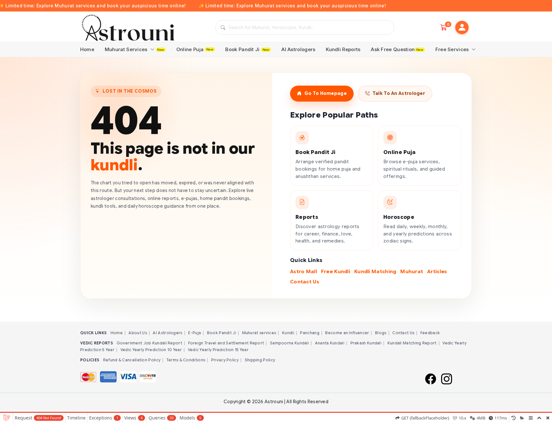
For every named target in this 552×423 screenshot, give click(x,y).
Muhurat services (259, 332)
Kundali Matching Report (412, 343)
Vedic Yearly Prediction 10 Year (151, 349)
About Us (137, 332)
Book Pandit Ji (247, 49)
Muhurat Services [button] (134, 49)
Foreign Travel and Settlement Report (226, 343)
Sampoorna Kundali (289, 343)
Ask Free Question (397, 49)
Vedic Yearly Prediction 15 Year (218, 349)
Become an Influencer (347, 332)
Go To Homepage (325, 93)
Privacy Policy (225, 360)
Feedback (430, 332)
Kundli (288, 332)
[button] (462, 27)
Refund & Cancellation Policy (131, 360)
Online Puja (194, 49)
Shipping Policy (260, 360)
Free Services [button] (452, 49)
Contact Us (304, 282)
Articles (437, 271)
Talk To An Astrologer (398, 93)
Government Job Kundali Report (149, 343)
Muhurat (411, 271)
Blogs (381, 332)
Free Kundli (335, 271)
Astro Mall (303, 271)
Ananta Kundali (329, 343)
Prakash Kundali (366, 343)
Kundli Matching (375, 271)
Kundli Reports (343, 49)
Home (87, 49)
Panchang (309, 332)
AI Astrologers (298, 49)
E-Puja (194, 332)
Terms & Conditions (185, 360)
